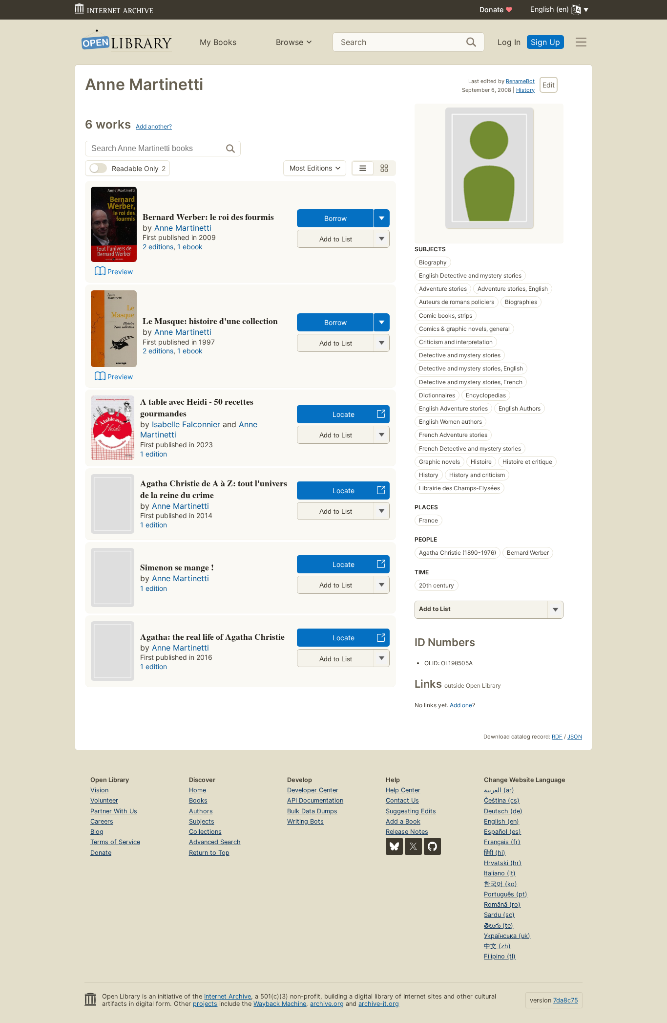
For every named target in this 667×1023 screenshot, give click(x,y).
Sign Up (545, 42)
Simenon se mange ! (177, 567)
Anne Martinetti (182, 228)
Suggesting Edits (411, 811)
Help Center (403, 790)
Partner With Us (113, 811)
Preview (120, 271)
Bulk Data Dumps (312, 811)
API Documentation (315, 800)
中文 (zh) (497, 946)
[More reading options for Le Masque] (381, 343)
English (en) (501, 821)
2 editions (158, 246)
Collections (205, 831)
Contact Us (402, 800)
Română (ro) (502, 904)
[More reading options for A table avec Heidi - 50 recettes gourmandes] (381, 435)
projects (205, 1003)
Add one (461, 705)
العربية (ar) (499, 790)
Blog (97, 831)
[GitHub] (432, 846)
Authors (201, 811)
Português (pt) (505, 894)
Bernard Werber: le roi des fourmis (208, 216)
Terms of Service (115, 842)
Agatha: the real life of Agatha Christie (212, 636)
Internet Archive (227, 996)
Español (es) (502, 831)
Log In (509, 42)
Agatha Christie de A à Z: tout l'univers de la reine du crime (213, 489)
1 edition (153, 454)
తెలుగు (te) (498, 925)
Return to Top (209, 852)
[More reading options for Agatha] (381, 658)
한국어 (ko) (500, 884)
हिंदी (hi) (494, 852)
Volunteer (104, 800)
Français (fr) (502, 842)
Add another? (154, 126)
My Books (218, 42)
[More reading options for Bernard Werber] (381, 239)
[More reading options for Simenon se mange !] (381, 585)
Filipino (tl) (500, 956)
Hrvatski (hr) (502, 863)
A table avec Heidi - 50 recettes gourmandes (196, 407)
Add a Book (403, 821)
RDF (557, 736)
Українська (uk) (507, 935)
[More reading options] (382, 218)
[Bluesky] (394, 846)
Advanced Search (215, 842)
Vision (99, 790)
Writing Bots (305, 821)
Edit (548, 85)
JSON (574, 736)
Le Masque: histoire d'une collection (210, 320)
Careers (101, 821)
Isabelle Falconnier (186, 424)
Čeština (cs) (502, 800)
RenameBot (520, 81)
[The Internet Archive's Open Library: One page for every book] (126, 42)
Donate (496, 9)
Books (198, 800)
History (525, 90)
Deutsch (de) (503, 811)
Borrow (335, 218)
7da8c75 (565, 1000)
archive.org (327, 1003)
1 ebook (190, 246)
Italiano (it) (500, 873)
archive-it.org (378, 1003)
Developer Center (312, 790)
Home (197, 790)
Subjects (201, 821)
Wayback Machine (279, 1003)
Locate (343, 414)
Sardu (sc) (499, 914)
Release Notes (407, 831)
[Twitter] (413, 846)
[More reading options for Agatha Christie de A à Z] (381, 511)
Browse (289, 42)
